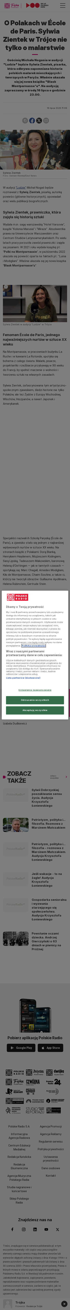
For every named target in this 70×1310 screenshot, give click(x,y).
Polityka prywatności (34, 645)
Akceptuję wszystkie (35, 710)
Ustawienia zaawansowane (34, 690)
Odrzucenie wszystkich (35, 700)
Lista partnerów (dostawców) (23, 677)
